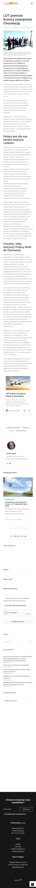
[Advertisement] (18, 726)
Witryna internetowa (10, 589)
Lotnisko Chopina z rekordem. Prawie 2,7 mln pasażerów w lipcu (17, 503)
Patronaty (18, 846)
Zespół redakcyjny (18, 851)
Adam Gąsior (28, 27)
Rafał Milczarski (21, 430)
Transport (16, 27)
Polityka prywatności (18, 849)
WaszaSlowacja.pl (18, 867)
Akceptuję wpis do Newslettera (15, 814)
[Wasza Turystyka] (10, 3)
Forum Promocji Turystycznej (18, 865)
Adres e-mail (8, 579)
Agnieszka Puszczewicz (13, 427)
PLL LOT (12, 430)
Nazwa (6, 570)
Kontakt (18, 844)
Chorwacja (26, 427)
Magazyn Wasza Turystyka (18, 862)
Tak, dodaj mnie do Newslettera (15, 605)
